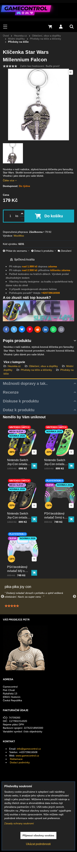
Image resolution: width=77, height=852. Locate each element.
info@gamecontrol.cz (29, 748)
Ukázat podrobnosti (38, 844)
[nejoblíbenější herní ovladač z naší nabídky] (38, 320)
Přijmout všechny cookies (38, 835)
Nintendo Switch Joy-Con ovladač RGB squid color (55, 464)
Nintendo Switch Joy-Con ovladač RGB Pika (18, 464)
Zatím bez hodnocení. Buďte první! (40, 66)
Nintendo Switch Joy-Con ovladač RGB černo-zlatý (18, 517)
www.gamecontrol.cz (27, 755)
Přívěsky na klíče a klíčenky (37, 369)
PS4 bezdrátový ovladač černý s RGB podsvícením (55, 517)
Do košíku (53, 216)
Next (74, 596)
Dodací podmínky (20, 762)
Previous (2, 596)
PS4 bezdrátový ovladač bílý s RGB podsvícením (18, 570)
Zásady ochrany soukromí (19, 823)
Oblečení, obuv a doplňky (43, 366)
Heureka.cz (14, 366)
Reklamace (16, 759)
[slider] (10, 66)
